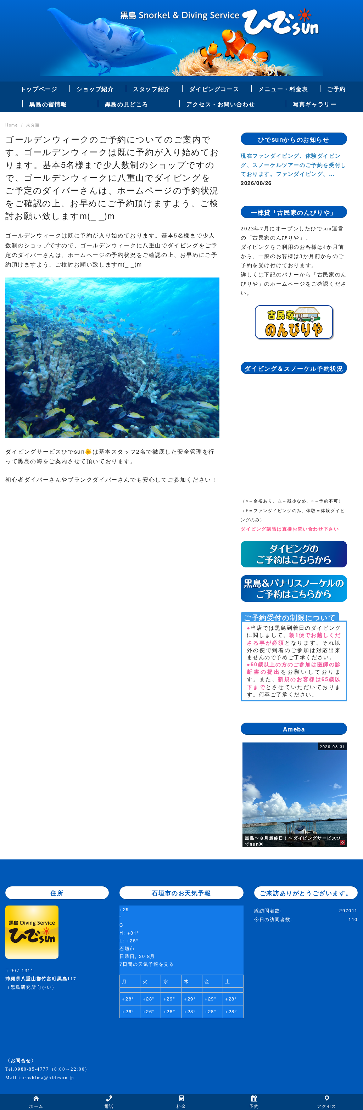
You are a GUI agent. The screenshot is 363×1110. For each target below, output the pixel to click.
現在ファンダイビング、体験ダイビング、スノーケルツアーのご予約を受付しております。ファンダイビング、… (294, 165)
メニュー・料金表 (283, 89)
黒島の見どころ (127, 104)
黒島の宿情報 (48, 104)
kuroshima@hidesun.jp (46, 1077)
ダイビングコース (214, 89)
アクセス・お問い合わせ (220, 104)
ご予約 (336, 89)
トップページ (39, 89)
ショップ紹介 (95, 89)
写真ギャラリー (314, 104)
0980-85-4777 (32, 1069)
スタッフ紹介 (152, 89)
